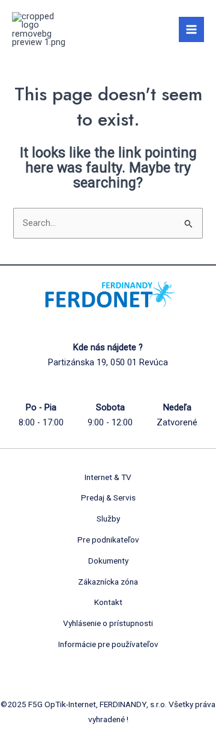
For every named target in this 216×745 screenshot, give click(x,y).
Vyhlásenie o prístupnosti (108, 623)
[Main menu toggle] (191, 29)
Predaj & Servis (108, 497)
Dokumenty (108, 560)
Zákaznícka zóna (108, 581)
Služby (108, 518)
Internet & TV (108, 477)
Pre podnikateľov (108, 539)
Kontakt (108, 602)
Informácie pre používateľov (108, 644)
